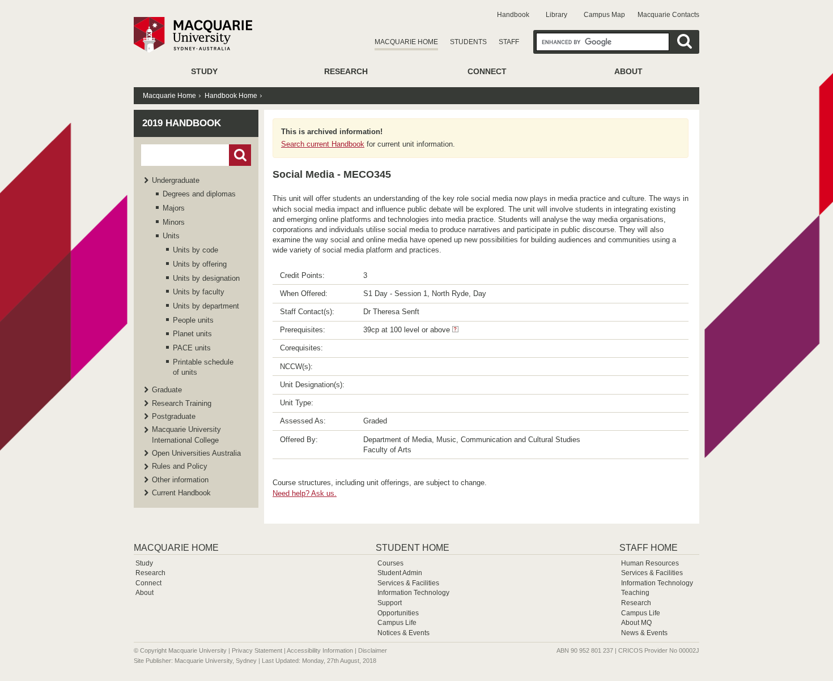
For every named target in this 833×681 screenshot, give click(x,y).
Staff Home (648, 547)
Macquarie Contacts (668, 14)
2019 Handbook (181, 123)
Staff (509, 41)
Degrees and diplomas (199, 194)
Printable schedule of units (203, 367)
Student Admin (399, 573)
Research (346, 71)
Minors (174, 222)
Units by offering (200, 264)
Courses (390, 563)
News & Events (644, 633)
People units (193, 320)
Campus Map (604, 14)
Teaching (635, 593)
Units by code (195, 250)
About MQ (636, 623)
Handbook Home (231, 95)
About (628, 71)
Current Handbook (181, 493)
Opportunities (398, 613)
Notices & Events (403, 633)
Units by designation (206, 278)
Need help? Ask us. (305, 493)
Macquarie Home (406, 41)
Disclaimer (372, 650)
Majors (174, 208)
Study (204, 71)
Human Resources (650, 563)
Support (389, 603)
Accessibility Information (320, 650)
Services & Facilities (408, 583)
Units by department (206, 306)
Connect (487, 71)
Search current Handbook (322, 144)
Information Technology (413, 593)
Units (171, 236)
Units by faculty (198, 292)
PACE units (192, 348)
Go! (240, 155)
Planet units (192, 333)
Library (556, 14)
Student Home (412, 547)
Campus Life (396, 623)
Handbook (513, 14)
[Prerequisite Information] (455, 329)
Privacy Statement (257, 650)
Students (468, 41)
